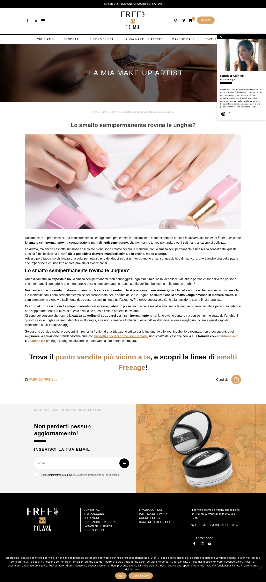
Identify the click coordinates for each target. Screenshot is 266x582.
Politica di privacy (153, 513)
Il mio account (95, 513)
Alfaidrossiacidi (227, 336)
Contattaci (92, 509)
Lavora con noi (150, 509)
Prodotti (72, 39)
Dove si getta (216, 39)
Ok (120, 575)
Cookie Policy (149, 517)
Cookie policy (141, 575)
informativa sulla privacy (62, 475)
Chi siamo (45, 39)
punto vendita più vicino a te (102, 357)
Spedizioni (91, 517)
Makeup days (183, 39)
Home (95, 112)
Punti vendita (102, 39)
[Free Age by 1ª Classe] (133, 20)
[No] (261, 567)
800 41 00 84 (229, 525)
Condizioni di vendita (99, 522)
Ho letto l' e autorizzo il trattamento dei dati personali (80, 475)
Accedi (206, 20)
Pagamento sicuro (98, 526)
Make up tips (109, 112)
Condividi (222, 379)
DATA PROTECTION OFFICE (157, 522)
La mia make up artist (143, 39)
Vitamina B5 (36, 340)
